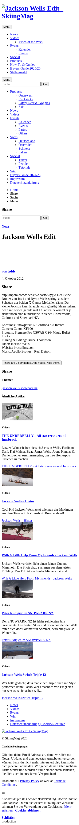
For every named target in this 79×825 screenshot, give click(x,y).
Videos (14, 38)
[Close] (3, 793)
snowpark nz (28, 388)
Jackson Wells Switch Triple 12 (24, 674)
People (23, 163)
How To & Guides (22, 64)
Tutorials (24, 167)
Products (16, 61)
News (14, 34)
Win (13, 171)
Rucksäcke (26, 99)
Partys (23, 129)
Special (15, 57)
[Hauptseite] (39, 16)
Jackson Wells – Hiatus (18, 501)
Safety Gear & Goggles (34, 103)
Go (45, 84)
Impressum (17, 179)
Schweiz (24, 148)
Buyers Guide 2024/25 (25, 175)
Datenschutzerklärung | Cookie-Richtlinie (37, 724)
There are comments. (31, 362)
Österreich (25, 144)
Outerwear (26, 95)
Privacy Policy (29, 781)
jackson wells (11, 388)
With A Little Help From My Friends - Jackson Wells (39, 555)
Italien (23, 152)
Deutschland (27, 141)
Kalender (25, 49)
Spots (13, 137)
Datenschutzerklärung (24, 182)
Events (14, 45)
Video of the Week (31, 42)
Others (23, 133)
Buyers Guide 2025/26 (25, 68)
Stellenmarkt (18, 72)
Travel (23, 160)
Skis (21, 107)
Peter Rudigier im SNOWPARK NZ (28, 613)
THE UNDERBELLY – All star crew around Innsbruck (39, 466)
